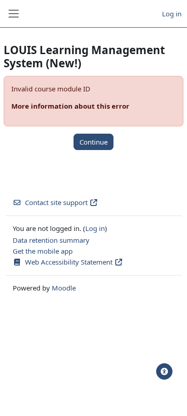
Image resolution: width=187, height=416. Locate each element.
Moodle (64, 287)
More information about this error (70, 105)
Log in (172, 13)
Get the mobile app (43, 251)
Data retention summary (51, 240)
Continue (93, 141)
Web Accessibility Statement (69, 261)
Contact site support (56, 202)
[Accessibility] (164, 371)
